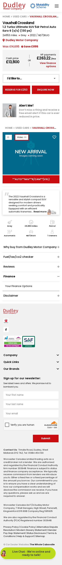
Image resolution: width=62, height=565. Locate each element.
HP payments (48, 54)
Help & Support (25, 536)
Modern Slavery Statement (32, 530)
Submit (45, 438)
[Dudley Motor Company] (14, 6)
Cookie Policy (28, 527)
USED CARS (20, 16)
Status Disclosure (36, 533)
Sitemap (40, 536)
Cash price (12, 58)
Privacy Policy (11, 527)
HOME (6, 16)
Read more (40, 211)
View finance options (48, 65)
